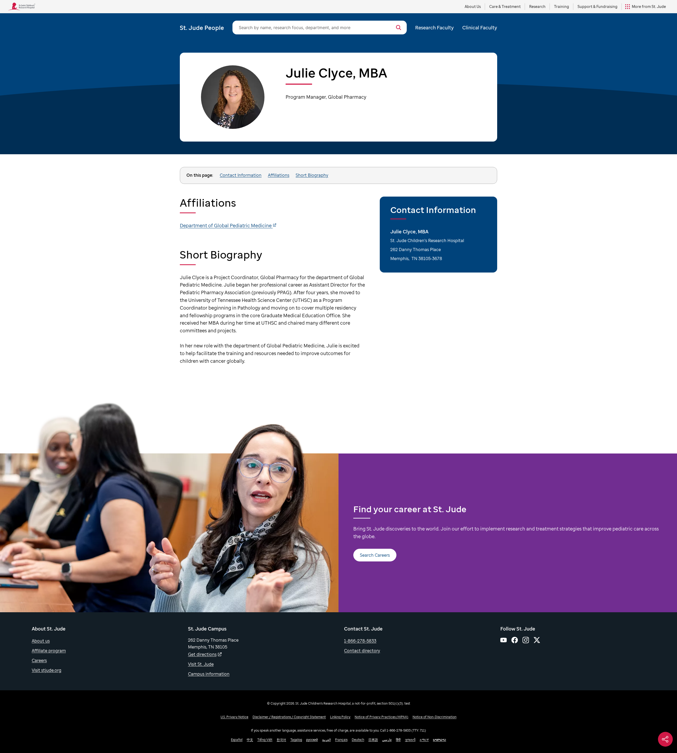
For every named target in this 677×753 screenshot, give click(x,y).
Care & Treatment (505, 6)
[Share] (665, 739)
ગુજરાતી (410, 739)
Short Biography (312, 175)
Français (341, 739)
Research (537, 6)
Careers (39, 660)
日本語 (373, 739)
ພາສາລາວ (439, 739)
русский (312, 739)
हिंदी (398, 739)
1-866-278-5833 (360, 641)
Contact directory (362, 651)
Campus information (209, 674)
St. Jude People (202, 27)
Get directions (202, 654)
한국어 (281, 739)
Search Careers (375, 555)
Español (237, 739)
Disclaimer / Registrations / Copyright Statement (289, 717)
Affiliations (278, 175)
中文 (250, 739)
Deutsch (358, 739)
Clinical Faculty (479, 27)
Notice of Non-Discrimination (434, 717)
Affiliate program (49, 651)
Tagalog (296, 739)
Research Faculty (434, 27)
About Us (473, 6)
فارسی (387, 739)
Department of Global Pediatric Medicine (226, 225)
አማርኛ (424, 739)
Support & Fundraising (597, 6)
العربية (326, 739)
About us (41, 641)
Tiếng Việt (264, 739)
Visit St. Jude (201, 664)
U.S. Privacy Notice (234, 717)
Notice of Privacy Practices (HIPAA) (381, 717)
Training (561, 6)
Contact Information (241, 175)
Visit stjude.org (46, 670)
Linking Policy (340, 717)
